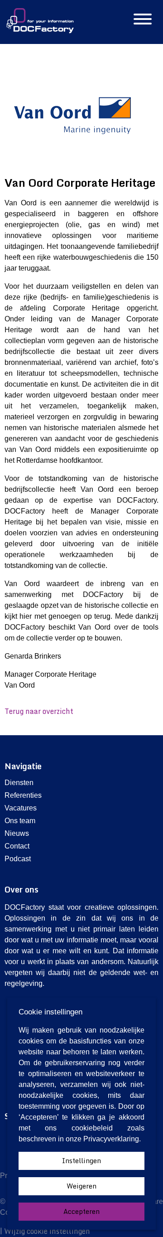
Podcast (18, 859)
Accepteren (81, 1211)
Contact (17, 846)
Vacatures (21, 808)
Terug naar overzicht (39, 711)
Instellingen (81, 1160)
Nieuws (17, 833)
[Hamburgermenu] (142, 20)
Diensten (19, 782)
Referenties (23, 795)
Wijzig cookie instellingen (47, 1231)
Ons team (20, 821)
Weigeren (81, 1186)
